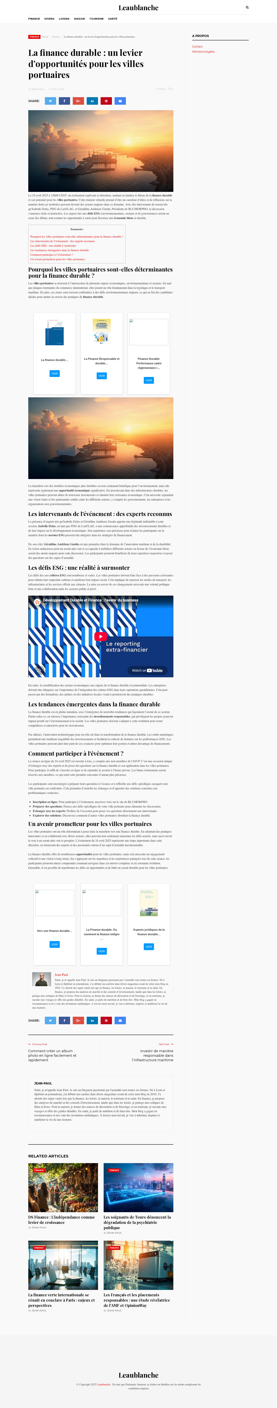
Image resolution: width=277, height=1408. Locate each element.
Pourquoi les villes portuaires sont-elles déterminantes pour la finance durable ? (76, 236)
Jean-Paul (39, 1227)
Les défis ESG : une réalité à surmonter (53, 245)
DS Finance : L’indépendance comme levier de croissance (61, 1219)
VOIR (54, 373)
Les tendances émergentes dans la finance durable (59, 250)
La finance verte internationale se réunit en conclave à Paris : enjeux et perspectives (61, 1300)
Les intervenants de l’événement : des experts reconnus (62, 241)
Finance (34, 18)
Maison (79, 18)
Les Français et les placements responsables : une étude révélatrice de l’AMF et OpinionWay (137, 1300)
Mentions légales (203, 51)
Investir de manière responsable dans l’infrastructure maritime (152, 1055)
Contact (197, 46)
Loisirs (64, 18)
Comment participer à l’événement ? (51, 254)
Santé (112, 18)
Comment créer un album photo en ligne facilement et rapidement (52, 1055)
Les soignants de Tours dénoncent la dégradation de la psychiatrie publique (137, 1222)
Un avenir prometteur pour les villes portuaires (57, 259)
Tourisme (96, 18)
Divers (49, 18)
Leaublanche (138, 7)
